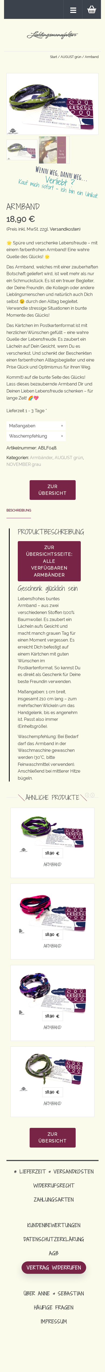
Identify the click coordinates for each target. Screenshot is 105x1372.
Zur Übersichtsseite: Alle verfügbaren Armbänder (49, 561)
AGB (54, 1253)
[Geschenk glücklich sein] (22, 149)
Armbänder (41, 457)
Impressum (54, 1321)
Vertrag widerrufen (54, 1267)
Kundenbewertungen (53, 1225)
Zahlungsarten (54, 1199)
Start (53, 57)
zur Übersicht (52, 490)
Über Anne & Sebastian (54, 1293)
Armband (52, 864)
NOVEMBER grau (23, 464)
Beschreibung (18, 510)
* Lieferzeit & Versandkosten (54, 1171)
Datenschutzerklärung (54, 1239)
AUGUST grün (71, 57)
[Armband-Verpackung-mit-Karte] (52, 149)
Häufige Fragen (54, 1307)
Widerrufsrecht (53, 1185)
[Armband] (52, 830)
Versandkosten (64, 229)
